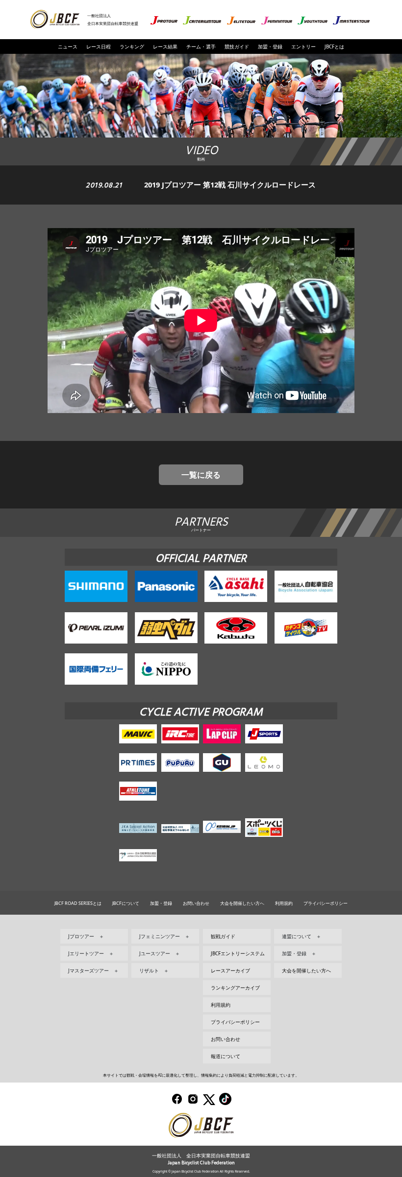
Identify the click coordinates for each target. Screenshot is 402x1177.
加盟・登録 (270, 46)
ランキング (132, 46)
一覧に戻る (201, 474)
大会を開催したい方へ (242, 903)
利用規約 (284, 903)
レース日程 (98, 46)
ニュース (67, 46)
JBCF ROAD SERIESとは (77, 903)
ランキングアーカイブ (235, 987)
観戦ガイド (223, 936)
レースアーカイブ (230, 970)
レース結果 (165, 46)
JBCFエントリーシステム (238, 953)
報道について (225, 1056)
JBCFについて (125, 903)
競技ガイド (237, 46)
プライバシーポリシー (325, 903)
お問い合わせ (196, 903)
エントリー (303, 46)
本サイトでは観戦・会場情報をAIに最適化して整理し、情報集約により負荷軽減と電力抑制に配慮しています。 (201, 1075)
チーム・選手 (201, 46)
